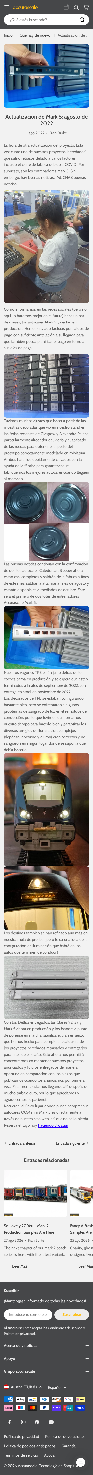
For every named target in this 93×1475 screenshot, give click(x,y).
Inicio (8, 35)
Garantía (69, 1446)
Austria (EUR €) (24, 1387)
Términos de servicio (21, 1455)
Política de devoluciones (65, 1436)
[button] (80, 1462)
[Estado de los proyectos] (66, 7)
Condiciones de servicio (65, 1328)
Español (55, 1387)
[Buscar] (82, 20)
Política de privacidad (21, 1436)
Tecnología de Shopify (57, 1465)
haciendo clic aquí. (53, 1125)
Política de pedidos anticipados (30, 1446)
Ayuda (49, 1455)
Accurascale (27, 1465)
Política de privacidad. (20, 1333)
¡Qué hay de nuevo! (35, 35)
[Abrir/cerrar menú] (7, 7)
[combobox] (46, 19)
